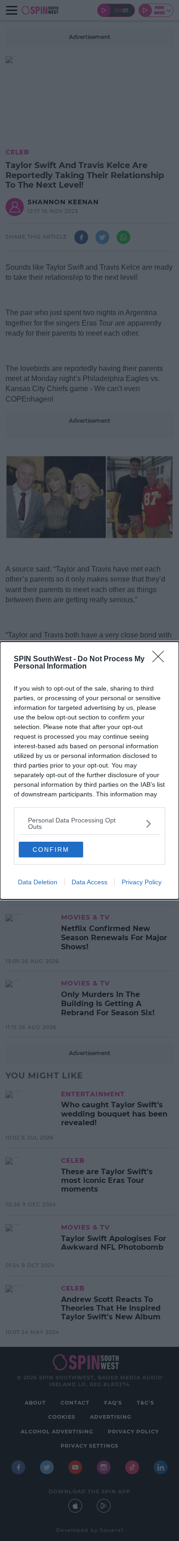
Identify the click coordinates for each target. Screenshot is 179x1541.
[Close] (161, 659)
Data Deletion (37, 882)
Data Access (89, 882)
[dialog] (89, 770)
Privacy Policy (142, 882)
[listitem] (89, 823)
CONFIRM (51, 849)
